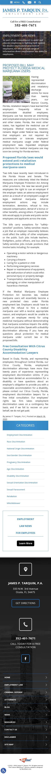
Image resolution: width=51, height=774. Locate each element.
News (7, 714)
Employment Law (13, 685)
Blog (7, 707)
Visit (35, 2)
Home (7, 677)
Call (23, 2)
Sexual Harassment (16, 489)
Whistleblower (13, 503)
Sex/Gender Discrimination (19, 455)
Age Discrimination (15, 469)
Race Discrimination (16, 441)
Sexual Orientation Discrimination (22, 482)
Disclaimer (10, 737)
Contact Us (10, 729)
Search (39, 2)
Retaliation (12, 496)
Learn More (25, 543)
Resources (9, 722)
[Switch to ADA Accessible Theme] (3, 770)
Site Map (8, 744)
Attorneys (10, 699)
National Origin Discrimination (20, 448)
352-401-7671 (25, 23)
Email (29, 2)
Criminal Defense (13, 692)
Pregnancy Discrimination (18, 462)
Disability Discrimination (18, 475)
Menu (17, 2)
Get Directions (25, 603)
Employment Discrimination (19, 434)
